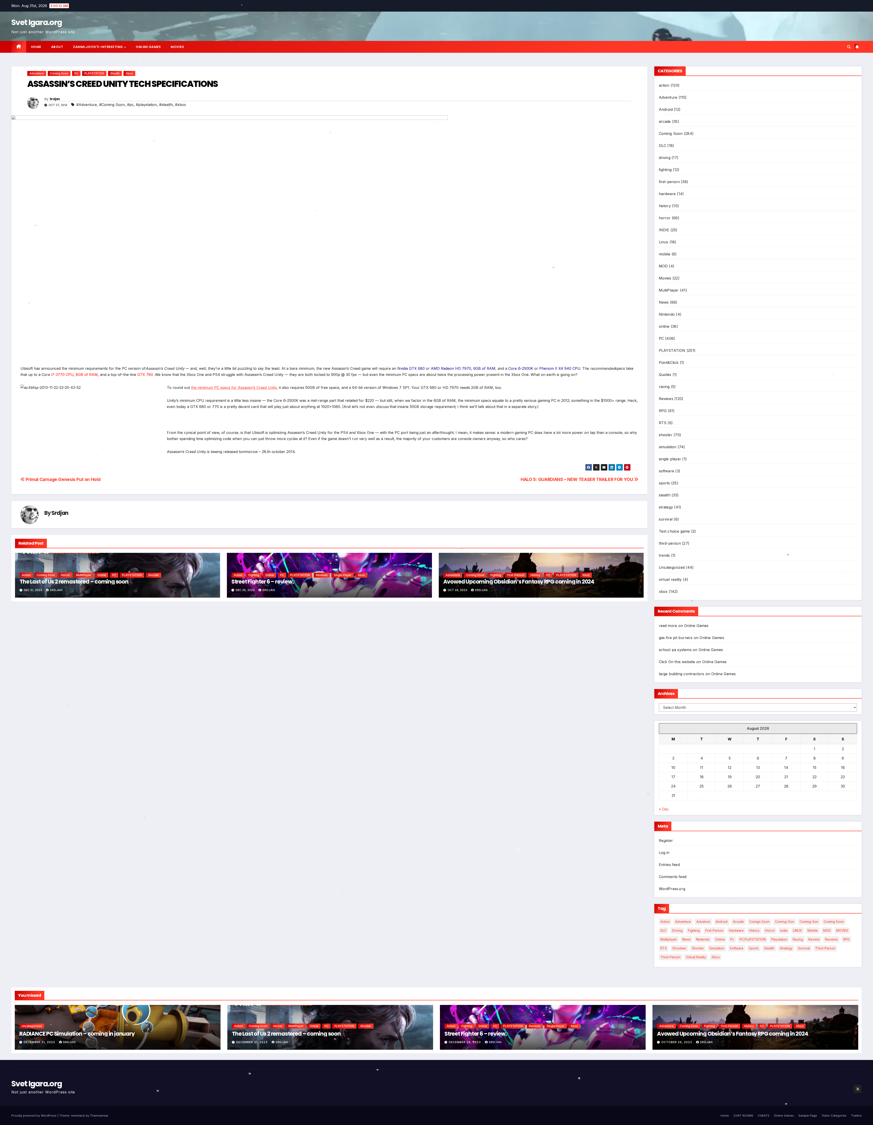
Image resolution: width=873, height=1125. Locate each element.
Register (666, 840)
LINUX (797, 930)
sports (664, 483)
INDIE (664, 230)
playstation (779, 939)
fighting (253, 575)
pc (732, 939)
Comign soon (759, 922)
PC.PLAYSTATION (753, 939)
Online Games (148, 47)
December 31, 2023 (40, 1042)
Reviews (322, 575)
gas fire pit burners (676, 637)
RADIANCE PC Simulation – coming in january (77, 1033)
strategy (666, 507)
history (535, 575)
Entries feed (669, 864)
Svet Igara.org (36, 22)
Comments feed (673, 876)
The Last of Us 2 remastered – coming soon (74, 581)
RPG (663, 410)
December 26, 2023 (465, 1042)
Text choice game (674, 531)
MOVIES (842, 930)
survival (666, 519)
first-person (515, 575)
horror (65, 575)
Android (666, 109)
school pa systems (675, 649)
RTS (663, 422)
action (26, 575)
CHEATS (763, 1115)
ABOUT (57, 47)
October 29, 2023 (677, 1042)
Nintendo (667, 314)
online (101, 575)
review (814, 939)
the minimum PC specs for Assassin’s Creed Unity (234, 387)
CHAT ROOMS (743, 1115)
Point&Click (669, 362)
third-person (670, 543)
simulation (668, 447)
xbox (129, 73)
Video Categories (834, 1115)
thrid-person (670, 957)
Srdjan (55, 99)
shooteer (679, 948)
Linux (663, 242)
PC (76, 73)
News (664, 302)
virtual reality (670, 579)
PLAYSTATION (94, 73)
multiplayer (668, 939)
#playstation (146, 104)
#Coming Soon (112, 104)
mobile (664, 254)
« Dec (664, 809)
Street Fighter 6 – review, (262, 581)
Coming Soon (59, 73)
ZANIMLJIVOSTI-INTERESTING (98, 47)
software (666, 471)
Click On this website (677, 661)
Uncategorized (672, 567)
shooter (153, 575)
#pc (130, 104)
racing (664, 386)
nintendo (703, 939)
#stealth (166, 104)
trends (664, 555)
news (686, 939)
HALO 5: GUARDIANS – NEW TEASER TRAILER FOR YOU (577, 479)
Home (36, 47)
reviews (831, 939)
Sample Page (807, 1115)
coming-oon (784, 922)
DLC (662, 145)
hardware (667, 193)
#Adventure (86, 104)
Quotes (665, 374)
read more (668, 625)
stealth (115, 73)
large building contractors (681, 674)
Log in (664, 852)
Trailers (856, 1115)
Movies (177, 47)
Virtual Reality (696, 957)
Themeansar (99, 1115)
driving (664, 157)
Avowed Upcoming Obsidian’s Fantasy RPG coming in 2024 (518, 581)
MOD (663, 266)
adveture (703, 922)
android (722, 922)
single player (342, 575)
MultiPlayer (83, 575)
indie (784, 930)
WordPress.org (672, 888)
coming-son (809, 922)
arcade (665, 121)
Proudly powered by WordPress (34, 1115)
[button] (849, 47)
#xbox (180, 104)
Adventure (37, 73)
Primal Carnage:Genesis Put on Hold (62, 479)
